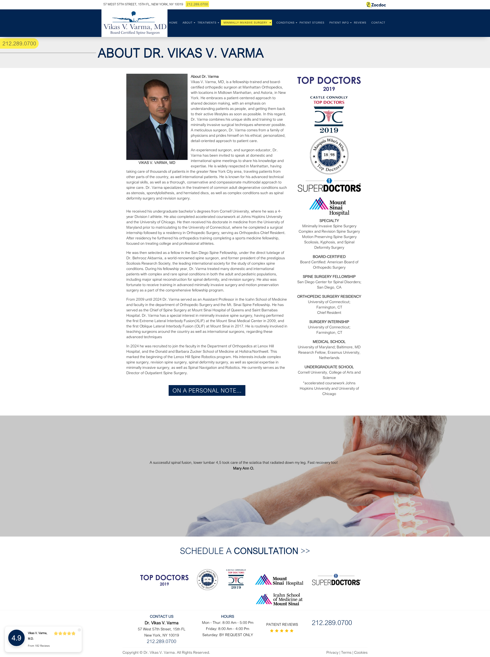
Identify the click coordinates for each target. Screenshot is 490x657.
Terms (346, 652)
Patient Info (339, 22)
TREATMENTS (207, 22)
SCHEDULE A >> (245, 550)
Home (173, 22)
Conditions (285, 22)
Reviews (360, 22)
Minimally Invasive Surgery (245, 22)
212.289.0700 (197, 4)
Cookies (361, 652)
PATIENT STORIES (312, 22)
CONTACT (378, 22)
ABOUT (188, 22)
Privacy (332, 652)
